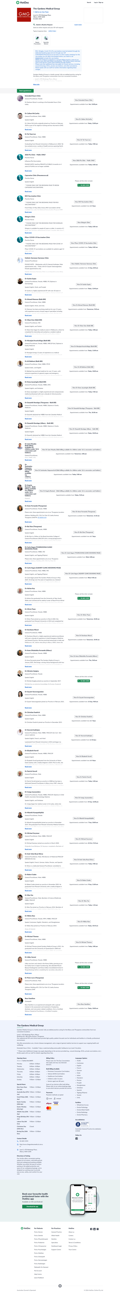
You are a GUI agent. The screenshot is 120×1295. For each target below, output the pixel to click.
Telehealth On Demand (41, 1267)
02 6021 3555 (85, 185)
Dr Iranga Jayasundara (32, 792)
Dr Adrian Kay (30, 588)
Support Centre (56, 1249)
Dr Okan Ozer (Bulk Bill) (33, 320)
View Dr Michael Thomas (84, 942)
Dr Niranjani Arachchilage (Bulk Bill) (37, 341)
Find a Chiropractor (40, 1246)
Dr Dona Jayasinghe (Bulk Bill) (35, 382)
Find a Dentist (38, 1235)
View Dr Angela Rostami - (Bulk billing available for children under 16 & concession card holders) (70, 491)
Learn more (78, 24)
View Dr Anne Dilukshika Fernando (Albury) (83, 656)
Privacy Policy (73, 1246)
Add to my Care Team (42, 12)
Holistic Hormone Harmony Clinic (37, 258)
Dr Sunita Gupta (30, 279)
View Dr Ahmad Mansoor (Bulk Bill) (84, 305)
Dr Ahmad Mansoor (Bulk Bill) (35, 299)
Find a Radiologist (39, 1263)
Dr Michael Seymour (32, 833)
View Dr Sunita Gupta (84, 284)
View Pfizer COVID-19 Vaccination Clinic (84, 243)
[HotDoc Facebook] (91, 1229)
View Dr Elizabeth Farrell (84, 756)
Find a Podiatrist (39, 1242)
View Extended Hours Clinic (84, 100)
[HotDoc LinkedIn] (94, 1229)
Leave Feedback (39, 1277)
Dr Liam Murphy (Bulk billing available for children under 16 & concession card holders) (32, 448)
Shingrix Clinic (30, 217)
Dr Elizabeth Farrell (31, 751)
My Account (38, 1270)
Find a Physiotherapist (41, 1239)
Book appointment (25, 90)
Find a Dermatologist (40, 1260)
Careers (71, 1235)
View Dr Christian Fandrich (83, 716)
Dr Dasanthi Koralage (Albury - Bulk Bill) (39, 423)
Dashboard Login (56, 1246)
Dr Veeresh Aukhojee (32, 730)
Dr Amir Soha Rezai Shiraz (34, 854)
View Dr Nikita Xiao (83, 921)
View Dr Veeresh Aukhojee (83, 735)
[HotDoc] (22, 2)
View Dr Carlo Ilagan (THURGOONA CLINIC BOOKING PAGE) (80, 553)
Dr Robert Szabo (30, 874)
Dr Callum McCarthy (32, 113)
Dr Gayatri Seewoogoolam (34, 692)
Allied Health (55, 1235)
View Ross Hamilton (83, 1004)
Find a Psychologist (40, 1249)
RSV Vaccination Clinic (33, 196)
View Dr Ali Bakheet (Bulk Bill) (83, 367)
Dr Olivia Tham (30, 609)
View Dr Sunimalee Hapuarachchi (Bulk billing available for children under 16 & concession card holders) (67, 470)
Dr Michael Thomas (32, 936)
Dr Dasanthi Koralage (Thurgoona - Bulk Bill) (40, 402)
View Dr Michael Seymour (83, 839)
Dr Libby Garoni (30, 957)
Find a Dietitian (39, 1253)
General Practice (56, 1232)
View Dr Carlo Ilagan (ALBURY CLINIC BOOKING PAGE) (82, 573)
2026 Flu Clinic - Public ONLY (35, 155)
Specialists (54, 1242)
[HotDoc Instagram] (97, 1229)
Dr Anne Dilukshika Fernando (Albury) (38, 650)
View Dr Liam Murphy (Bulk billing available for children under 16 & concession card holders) (71, 449)
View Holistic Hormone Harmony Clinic (83, 264)
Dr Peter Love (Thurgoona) (34, 978)
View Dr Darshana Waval (84, 635)
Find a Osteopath (39, 1256)
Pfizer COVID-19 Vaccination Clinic (37, 237)
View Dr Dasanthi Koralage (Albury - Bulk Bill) (83, 429)
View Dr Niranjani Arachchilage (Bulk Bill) (84, 346)
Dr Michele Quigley (32, 671)
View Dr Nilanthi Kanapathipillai (84, 818)
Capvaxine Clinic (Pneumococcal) (36, 175)
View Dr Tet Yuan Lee (84, 140)
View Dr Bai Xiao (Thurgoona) (83, 532)
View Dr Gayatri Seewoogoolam (84, 697)
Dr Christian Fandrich (32, 712)
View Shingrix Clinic (83, 222)
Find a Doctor (38, 1232)
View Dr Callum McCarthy (84, 119)
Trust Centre (72, 1249)
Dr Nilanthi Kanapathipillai (34, 812)
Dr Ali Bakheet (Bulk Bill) (34, 361)
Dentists (54, 1239)
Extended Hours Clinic (33, 96)
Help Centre (38, 1274)
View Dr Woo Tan (83, 901)
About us (71, 1232)
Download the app (32, 1206)
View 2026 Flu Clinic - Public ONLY (84, 160)
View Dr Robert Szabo (84, 880)
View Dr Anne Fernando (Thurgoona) (83, 511)
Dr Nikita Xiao (30, 916)
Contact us (72, 1239)
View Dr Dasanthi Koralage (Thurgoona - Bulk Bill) (84, 408)
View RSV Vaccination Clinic (84, 202)
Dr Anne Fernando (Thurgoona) (36, 506)
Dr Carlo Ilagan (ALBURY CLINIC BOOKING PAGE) (43, 568)
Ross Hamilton (30, 998)
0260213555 (39, 58)
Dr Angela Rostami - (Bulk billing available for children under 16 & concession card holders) (30, 491)
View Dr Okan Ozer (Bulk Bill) (83, 325)
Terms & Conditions (75, 1242)
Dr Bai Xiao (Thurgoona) (33, 526)
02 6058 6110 (42, 517)
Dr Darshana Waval (32, 630)
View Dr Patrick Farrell (84, 777)
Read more (28, 129)
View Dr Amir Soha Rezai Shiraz (84, 859)
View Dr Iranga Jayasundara (84, 797)
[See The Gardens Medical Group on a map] (93, 15)
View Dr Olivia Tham (83, 615)
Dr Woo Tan (29, 895)
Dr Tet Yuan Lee (30, 134)
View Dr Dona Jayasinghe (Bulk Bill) (83, 387)
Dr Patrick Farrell (31, 771)
